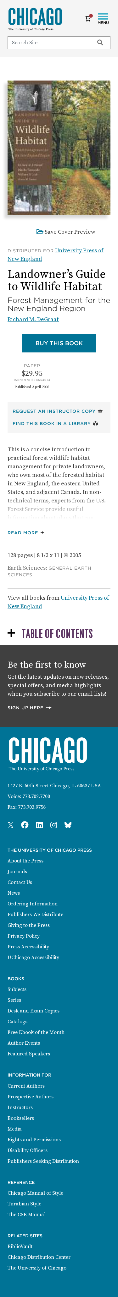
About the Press (25, 861)
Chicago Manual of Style (35, 1193)
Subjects (17, 989)
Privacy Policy (24, 936)
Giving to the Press (29, 925)
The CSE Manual (27, 1214)
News (14, 893)
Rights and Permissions (34, 1140)
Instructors (20, 1107)
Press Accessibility (28, 947)
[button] (27, 533)
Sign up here (30, 708)
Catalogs (17, 1021)
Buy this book (66, 343)
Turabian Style (24, 1204)
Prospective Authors (30, 1097)
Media (15, 1129)
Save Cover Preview (70, 232)
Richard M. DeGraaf (33, 319)
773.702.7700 (36, 796)
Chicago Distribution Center (39, 1257)
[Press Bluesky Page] (68, 825)
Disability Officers (28, 1150)
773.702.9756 (32, 807)
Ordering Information (33, 904)
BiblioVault (20, 1246)
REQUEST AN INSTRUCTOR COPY (58, 411)
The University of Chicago (37, 1268)
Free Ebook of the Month (36, 1032)
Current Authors (26, 1086)
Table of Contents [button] (57, 634)
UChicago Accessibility (33, 957)
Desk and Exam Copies (33, 1011)
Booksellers (21, 1118)
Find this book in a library (55, 423)
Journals (17, 871)
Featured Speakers (29, 1054)
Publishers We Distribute (35, 914)
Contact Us (20, 882)
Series (14, 1000)
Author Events (24, 1043)
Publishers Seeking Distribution (43, 1161)
